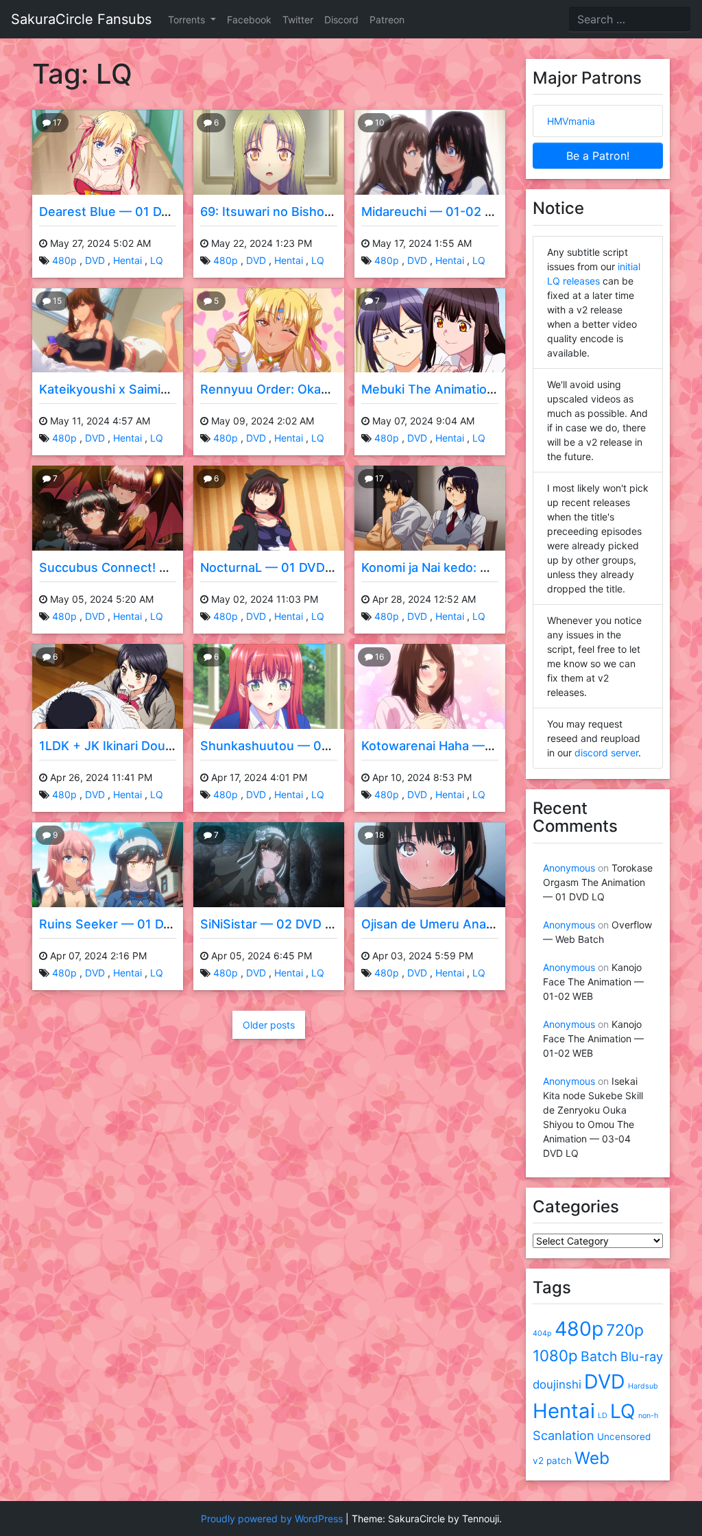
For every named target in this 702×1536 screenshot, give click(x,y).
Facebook (249, 19)
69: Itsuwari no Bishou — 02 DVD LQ (307, 211)
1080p (555, 1355)
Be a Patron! (597, 156)
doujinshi (557, 1384)
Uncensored (624, 1436)
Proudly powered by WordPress (272, 1518)
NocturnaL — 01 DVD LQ (272, 567)
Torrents (188, 19)
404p (542, 1333)
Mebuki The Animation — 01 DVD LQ (469, 389)
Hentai (127, 260)
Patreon (387, 19)
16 (378, 656)
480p (64, 260)
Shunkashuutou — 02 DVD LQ (289, 746)
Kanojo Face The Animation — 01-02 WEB (593, 981)
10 (379, 122)
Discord (341, 19)
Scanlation (563, 1435)
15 (56, 301)
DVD (95, 260)
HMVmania (571, 121)
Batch (599, 1356)
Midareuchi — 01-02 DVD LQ (445, 211)
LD (602, 1415)
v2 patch (552, 1460)
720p (625, 1330)
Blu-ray (641, 1356)
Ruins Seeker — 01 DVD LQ (119, 924)
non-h (648, 1415)
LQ (156, 260)
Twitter (297, 19)
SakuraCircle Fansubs (81, 19)
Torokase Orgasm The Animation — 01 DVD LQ (598, 882)
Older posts (269, 1025)
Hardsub (643, 1386)
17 (56, 122)
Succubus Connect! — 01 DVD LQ (138, 567)
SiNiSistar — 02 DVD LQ (270, 924)
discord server (606, 752)
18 (378, 835)
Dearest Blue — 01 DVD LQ (118, 211)
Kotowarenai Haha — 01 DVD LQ (456, 746)
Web (591, 1458)
